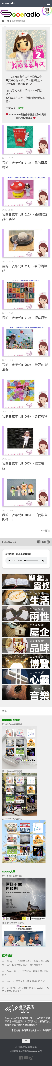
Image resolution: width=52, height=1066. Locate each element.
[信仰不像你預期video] (23, 919)
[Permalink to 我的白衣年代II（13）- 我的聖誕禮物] (26, 139)
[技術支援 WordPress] (19, 1051)
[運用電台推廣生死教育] (23, 946)
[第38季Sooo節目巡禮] (19, 768)
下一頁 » (45, 531)
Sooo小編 (11, 971)
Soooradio (8, 3)
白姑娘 (20, 108)
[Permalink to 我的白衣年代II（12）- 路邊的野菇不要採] (26, 191)
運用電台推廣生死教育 (13, 923)
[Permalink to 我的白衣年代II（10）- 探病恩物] (26, 294)
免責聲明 (47, 1030)
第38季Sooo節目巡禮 (12, 724)
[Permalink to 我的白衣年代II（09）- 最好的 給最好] (26, 341)
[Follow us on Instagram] (48, 542)
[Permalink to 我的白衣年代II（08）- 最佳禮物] (26, 393)
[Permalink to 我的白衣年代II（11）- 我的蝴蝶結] (26, 243)
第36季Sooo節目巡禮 (12, 818)
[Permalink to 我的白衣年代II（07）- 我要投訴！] (26, 440)
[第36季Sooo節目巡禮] (23, 862)
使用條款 (36, 1030)
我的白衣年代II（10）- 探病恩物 (24, 318)
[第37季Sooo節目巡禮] (19, 815)
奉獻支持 (15, 1030)
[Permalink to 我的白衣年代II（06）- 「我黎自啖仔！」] (26, 492)
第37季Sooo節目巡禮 (12, 771)
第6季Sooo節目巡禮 (32, 971)
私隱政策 (26, 1030)
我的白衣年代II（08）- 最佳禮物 (24, 416)
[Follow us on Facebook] (39, 542)
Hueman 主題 (36, 1051)
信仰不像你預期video (12, 876)
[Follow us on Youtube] (43, 542)
